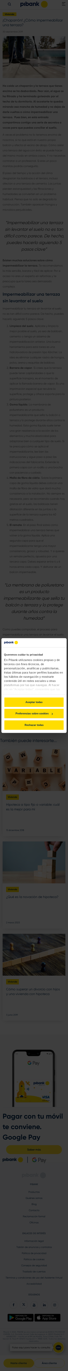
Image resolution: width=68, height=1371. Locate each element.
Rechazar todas (34, 724)
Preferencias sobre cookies (32, 713)
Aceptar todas (34, 702)
